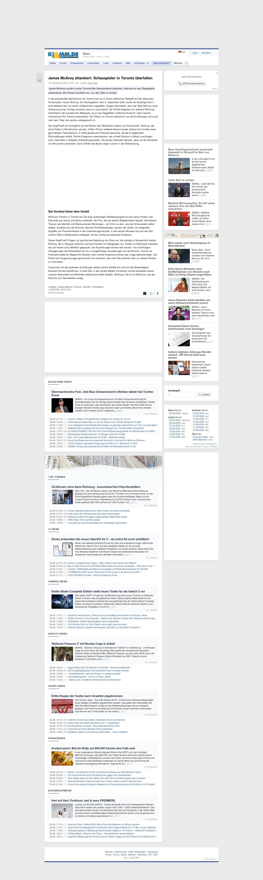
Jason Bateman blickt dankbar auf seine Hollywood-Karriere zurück (189, 301)
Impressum (153, 851)
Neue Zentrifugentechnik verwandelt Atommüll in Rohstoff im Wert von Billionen (106, 440)
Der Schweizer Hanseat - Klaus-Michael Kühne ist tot (93, 725)
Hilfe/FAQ (142, 854)
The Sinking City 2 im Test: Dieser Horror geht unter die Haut (97, 624)
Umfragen (141, 63)
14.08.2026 (198, 418)
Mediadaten (140, 851)
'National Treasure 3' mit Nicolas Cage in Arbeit (83, 644)
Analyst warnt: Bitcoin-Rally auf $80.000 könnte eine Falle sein (93, 748)
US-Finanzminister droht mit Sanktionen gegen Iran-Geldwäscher (99, 775)
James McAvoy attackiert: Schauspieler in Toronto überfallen (100, 77)
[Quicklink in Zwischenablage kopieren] (39, 76)
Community (93, 63)
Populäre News (200, 436)
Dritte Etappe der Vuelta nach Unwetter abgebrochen (87, 696)
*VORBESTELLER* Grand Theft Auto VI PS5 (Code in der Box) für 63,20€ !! (104, 571)
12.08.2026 (198, 424)
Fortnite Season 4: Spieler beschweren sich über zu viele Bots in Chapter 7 (104, 627)
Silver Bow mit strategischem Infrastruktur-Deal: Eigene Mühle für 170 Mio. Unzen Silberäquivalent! (116, 827)
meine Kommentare (193, 446)
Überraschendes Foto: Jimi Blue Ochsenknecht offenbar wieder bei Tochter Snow (102, 393)
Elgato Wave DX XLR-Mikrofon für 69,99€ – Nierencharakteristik (99, 667)
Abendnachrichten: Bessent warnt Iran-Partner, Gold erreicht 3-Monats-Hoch (105, 781)
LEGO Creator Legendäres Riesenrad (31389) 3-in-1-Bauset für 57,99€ (102, 443)
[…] (116, 410)
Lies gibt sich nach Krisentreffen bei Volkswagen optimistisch (97, 522)
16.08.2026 (198, 413)
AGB (130, 851)
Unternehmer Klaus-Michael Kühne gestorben (90, 728)
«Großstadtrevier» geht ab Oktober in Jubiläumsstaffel (94, 673)
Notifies (214, 446)
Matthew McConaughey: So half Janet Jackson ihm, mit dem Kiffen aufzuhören (106, 428)
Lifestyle (117, 63)
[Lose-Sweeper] (186, 64)
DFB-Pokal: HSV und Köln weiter (84, 519)
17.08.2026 (175, 436)
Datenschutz (121, 851)
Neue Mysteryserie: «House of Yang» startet (89, 676)
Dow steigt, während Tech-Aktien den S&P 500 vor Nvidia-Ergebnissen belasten (107, 778)
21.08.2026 (175, 425)
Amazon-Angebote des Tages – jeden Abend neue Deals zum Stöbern (102, 562)
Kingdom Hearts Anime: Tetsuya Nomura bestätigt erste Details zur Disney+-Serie (107, 615)
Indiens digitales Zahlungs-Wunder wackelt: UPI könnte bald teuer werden (189, 354)
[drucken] (39, 80)
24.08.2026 (175, 413)
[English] (183, 52)
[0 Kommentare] (56, 292)
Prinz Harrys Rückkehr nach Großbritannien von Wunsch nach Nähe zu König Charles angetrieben (189, 271)
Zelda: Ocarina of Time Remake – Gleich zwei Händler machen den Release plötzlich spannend (114, 618)
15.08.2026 (198, 416)
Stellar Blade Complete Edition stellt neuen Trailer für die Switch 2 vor (98, 591)
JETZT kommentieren (193, 83)
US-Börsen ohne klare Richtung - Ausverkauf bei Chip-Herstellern (95, 487)
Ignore (206, 446)
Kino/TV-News (57, 633)
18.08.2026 (175, 433)
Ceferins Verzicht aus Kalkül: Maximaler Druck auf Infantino (96, 719)
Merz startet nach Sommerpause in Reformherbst (189, 244)
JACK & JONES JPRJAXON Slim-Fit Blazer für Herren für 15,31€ (99, 418)
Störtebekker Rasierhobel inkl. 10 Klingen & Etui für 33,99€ (96, 434)
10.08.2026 (198, 429)
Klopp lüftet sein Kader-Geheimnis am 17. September (94, 722)
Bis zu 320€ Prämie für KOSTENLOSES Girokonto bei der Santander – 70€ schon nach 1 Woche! (115, 565)
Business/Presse (60, 790)
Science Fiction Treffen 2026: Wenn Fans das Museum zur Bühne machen (104, 824)
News (53, 63)
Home (108, 854)
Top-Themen (56, 476)
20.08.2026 (175, 428)
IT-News (53, 529)
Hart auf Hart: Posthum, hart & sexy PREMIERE (83, 800)
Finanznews (56, 738)
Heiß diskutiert (200, 439)
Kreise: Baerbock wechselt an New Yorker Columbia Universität (99, 510)
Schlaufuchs (76, 63)
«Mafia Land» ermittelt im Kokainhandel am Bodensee (94, 679)
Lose (106, 63)
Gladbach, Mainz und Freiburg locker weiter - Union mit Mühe (98, 731)
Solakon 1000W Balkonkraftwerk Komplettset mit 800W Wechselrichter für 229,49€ (108, 568)
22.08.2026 (175, 422)
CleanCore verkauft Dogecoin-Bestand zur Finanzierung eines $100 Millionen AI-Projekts (111, 784)
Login (195, 52)
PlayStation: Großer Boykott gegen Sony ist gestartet (93, 621)
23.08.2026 (175, 419)
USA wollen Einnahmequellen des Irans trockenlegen (94, 513)
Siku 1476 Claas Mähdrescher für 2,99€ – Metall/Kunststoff (96, 437)
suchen (206, 394)
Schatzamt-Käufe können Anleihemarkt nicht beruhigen (186, 327)
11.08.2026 (198, 427)
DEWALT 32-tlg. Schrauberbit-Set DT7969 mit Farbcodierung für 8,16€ (102, 446)
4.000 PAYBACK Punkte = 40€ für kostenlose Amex (93, 575)
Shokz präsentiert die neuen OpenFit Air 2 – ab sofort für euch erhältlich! (100, 539)
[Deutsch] (180, 52)
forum (214, 88)
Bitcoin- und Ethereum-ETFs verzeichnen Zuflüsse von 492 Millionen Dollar (104, 771)
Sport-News (56, 685)
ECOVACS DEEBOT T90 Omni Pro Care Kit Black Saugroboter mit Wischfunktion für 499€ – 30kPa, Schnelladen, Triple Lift (127, 431)
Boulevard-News (60, 381)
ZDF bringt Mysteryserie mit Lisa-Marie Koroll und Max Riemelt (98, 670)
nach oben (209, 858)
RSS (155, 854)
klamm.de (93, 82)
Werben (178, 63)
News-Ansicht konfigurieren (205, 443)
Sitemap (109, 851)
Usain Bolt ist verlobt (181, 180)
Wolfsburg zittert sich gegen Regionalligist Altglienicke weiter (97, 516)
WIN (128, 63)
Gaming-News (57, 581)
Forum (63, 63)
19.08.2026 (175, 431)
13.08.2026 (198, 421)
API (150, 854)
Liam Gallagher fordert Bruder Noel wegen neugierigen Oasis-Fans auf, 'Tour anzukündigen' (112, 424)
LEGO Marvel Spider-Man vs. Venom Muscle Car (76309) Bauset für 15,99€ (104, 421)
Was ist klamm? (162, 63)
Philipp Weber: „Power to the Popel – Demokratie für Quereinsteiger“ (101, 833)
